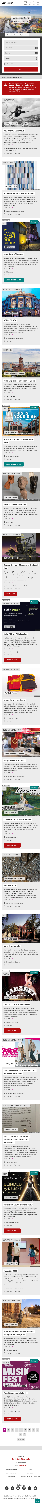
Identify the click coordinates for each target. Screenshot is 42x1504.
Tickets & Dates (12, 660)
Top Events (23, 35)
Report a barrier (8, 1498)
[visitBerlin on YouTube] (18, 1488)
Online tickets (11, 64)
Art (4, 223)
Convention (30, 1473)
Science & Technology (11, 289)
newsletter (23, 1465)
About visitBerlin (11, 1469)
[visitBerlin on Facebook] (7, 1488)
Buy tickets (10, 594)
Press (30, 1469)
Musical (6, 974)
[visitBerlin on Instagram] (24, 1488)
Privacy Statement (18, 1496)
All (2, 35)
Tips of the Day (11, 35)
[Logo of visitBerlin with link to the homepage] (7, 3)
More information (13, 280)
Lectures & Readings (11, 603)
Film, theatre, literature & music (16, 1106)
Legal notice (8, 1496)
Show (5, 1174)
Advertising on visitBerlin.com (30, 1476)
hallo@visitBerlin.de (21, 1459)
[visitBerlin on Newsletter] (35, 1488)
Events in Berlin (21, 18)
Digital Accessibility (31, 1496)
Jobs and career (11, 1473)
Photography (8, 100)
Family (5, 409)
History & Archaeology (12, 474)
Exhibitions (7, 350)
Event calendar (21, 21)
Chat (37, 1501)
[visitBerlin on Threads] (12, 1488)
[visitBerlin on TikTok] (29, 1488)
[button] (30, 3)
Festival (6, 1362)
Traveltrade (11, 1476)
